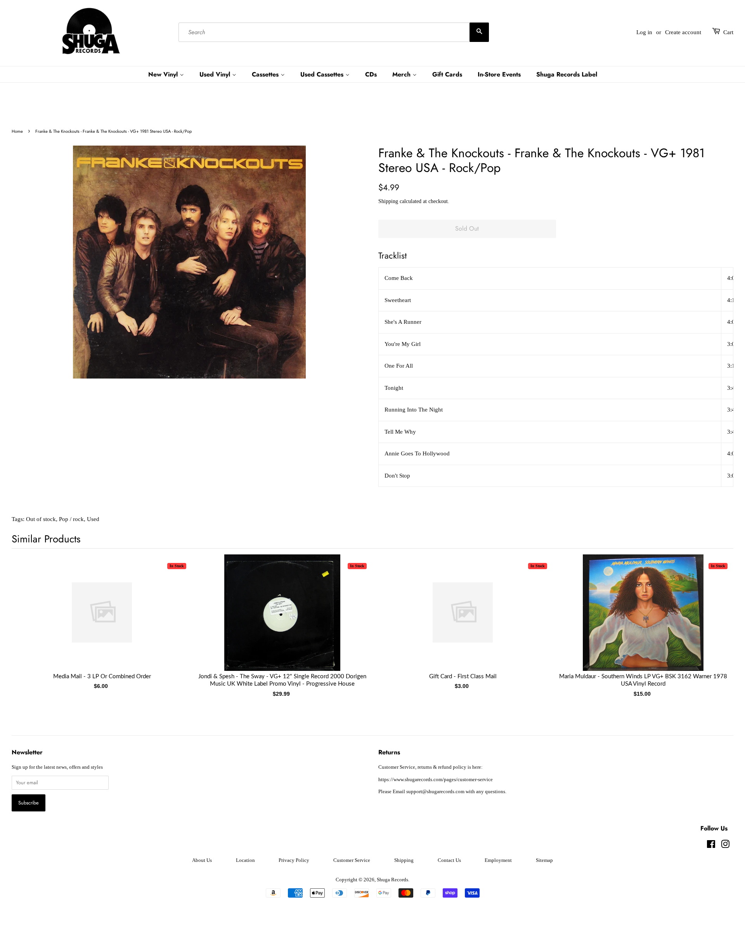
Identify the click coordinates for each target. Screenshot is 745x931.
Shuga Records (392, 879)
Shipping (388, 201)
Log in (644, 32)
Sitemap (544, 860)
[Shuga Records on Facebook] (711, 846)
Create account (683, 32)
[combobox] (333, 32)
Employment (498, 860)
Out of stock (41, 519)
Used (93, 519)
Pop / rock (71, 519)
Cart (728, 32)
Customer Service (351, 860)
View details (102, 620)
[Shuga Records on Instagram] (725, 846)
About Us (202, 860)
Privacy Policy (294, 860)
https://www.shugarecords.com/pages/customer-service (435, 779)
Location (245, 860)
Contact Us (449, 860)
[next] (714, 616)
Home (17, 131)
